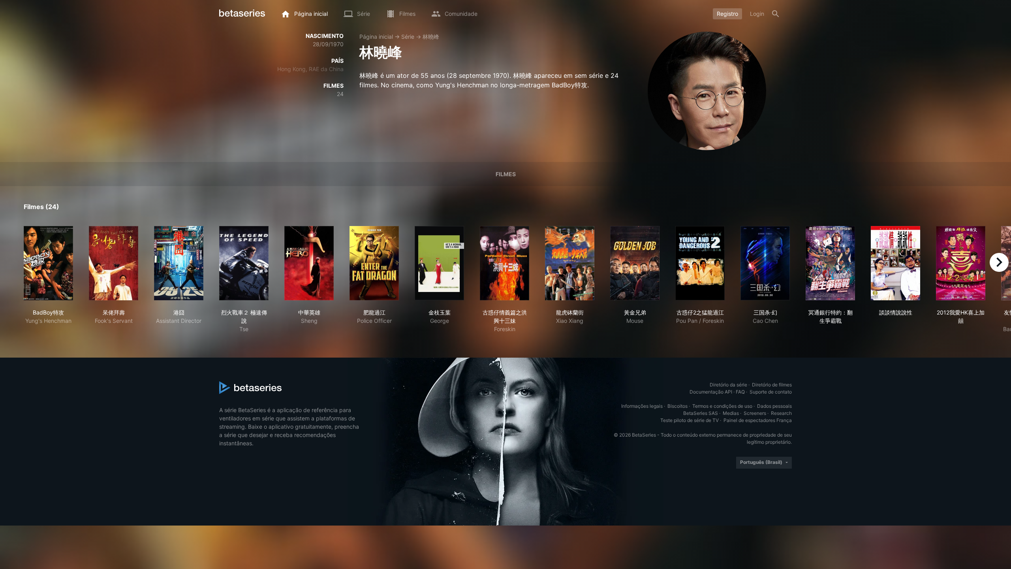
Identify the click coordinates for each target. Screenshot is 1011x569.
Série (407, 36)
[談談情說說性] (895, 263)
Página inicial (376, 36)
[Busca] (775, 14)
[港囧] (178, 263)
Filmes (506, 174)
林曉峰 (431, 36)
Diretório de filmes (772, 385)
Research (781, 413)
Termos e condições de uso (722, 406)
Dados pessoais (774, 406)
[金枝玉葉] (439, 263)
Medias (731, 413)
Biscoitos (677, 406)
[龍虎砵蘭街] (569, 263)
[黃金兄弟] (635, 263)
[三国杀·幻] (765, 263)
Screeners (755, 413)
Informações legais (642, 406)
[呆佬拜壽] (113, 263)
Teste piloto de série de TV (689, 420)
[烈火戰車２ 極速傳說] (244, 263)
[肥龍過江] (374, 263)
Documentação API (711, 392)
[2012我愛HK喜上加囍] (960, 263)
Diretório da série (728, 385)
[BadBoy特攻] (48, 263)
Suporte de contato (771, 392)
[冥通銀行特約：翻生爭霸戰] (830, 263)
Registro (727, 13)
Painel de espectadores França (757, 420)
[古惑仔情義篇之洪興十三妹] (504, 263)
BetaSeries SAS (700, 413)
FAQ (740, 392)
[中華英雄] (309, 263)
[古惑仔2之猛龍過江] (700, 263)
